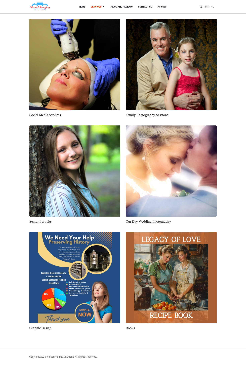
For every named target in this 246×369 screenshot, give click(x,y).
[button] (98, 6)
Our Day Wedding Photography (148, 221)
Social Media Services (45, 115)
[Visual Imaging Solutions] (40, 7)
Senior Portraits (40, 221)
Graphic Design (40, 328)
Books (130, 328)
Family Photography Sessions (147, 115)
